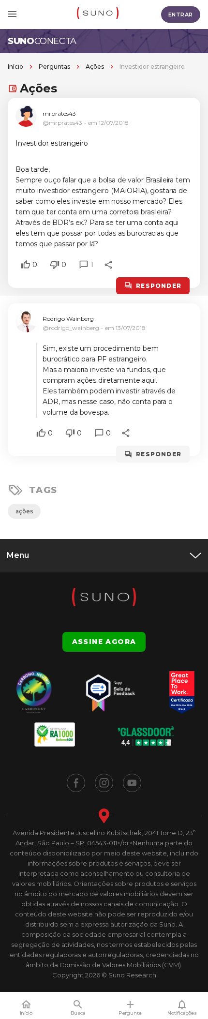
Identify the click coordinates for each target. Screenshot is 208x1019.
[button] (25, 265)
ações (24, 511)
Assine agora (104, 641)
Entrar (180, 14)
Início (15, 66)
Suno (42, 41)
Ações (95, 66)
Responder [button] (158, 285)
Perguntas (54, 66)
